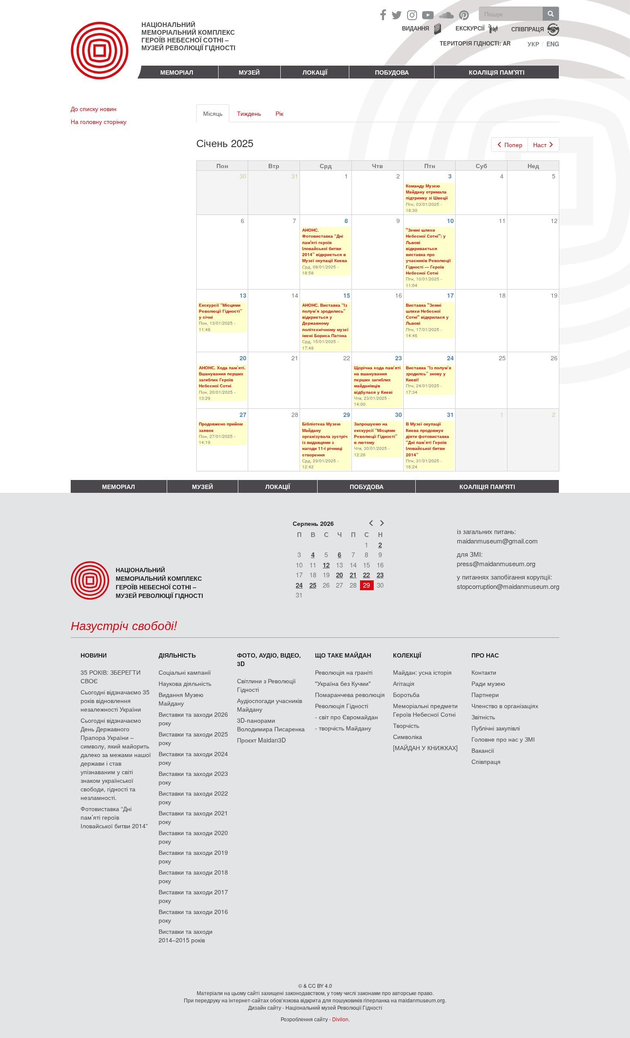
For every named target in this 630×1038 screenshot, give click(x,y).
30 (398, 414)
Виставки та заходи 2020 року (193, 836)
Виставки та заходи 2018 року (193, 876)
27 (243, 414)
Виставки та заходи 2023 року (193, 777)
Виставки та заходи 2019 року (193, 856)
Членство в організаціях (504, 705)
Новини (94, 655)
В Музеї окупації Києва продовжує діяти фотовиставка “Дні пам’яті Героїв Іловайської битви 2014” (427, 439)
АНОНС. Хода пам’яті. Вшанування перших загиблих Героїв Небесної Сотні (222, 377)
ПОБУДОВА (392, 72)
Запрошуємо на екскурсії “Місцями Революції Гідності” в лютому (375, 433)
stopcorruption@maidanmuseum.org (508, 586)
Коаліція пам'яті (497, 72)
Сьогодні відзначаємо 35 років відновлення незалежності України (115, 700)
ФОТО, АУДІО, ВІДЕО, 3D (269, 659)
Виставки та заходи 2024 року (193, 757)
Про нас (485, 655)
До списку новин (94, 108)
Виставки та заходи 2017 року (193, 896)
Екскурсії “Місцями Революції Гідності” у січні (220, 311)
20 (243, 357)
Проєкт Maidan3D (261, 740)
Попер (513, 144)
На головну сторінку (98, 121)
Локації (315, 72)
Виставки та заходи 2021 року (193, 817)
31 (450, 414)
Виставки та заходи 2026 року (193, 718)
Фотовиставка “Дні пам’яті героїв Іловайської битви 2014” (114, 817)
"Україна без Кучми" (343, 683)
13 (243, 295)
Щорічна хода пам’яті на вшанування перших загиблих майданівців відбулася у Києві (377, 380)
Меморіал (176, 72)
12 (326, 565)
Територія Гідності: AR (475, 43)
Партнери (485, 694)
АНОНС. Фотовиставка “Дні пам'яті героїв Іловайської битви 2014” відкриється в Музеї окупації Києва (324, 245)
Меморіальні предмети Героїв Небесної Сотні (425, 709)
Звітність (483, 716)
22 (366, 574)
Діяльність (177, 655)
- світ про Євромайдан (346, 716)
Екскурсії (470, 28)
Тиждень (249, 113)
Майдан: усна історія (422, 672)
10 (450, 220)
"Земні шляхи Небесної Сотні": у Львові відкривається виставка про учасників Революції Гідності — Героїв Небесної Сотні (428, 251)
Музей (249, 72)
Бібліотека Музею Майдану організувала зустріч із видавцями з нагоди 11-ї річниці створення (325, 439)
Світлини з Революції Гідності (266, 685)
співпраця (527, 28)
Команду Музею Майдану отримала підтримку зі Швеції (427, 192)
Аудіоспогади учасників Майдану (269, 704)
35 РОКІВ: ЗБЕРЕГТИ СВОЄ (111, 676)
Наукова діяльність (185, 683)
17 (450, 295)
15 (346, 295)
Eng (552, 43)
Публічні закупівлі (495, 728)
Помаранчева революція (350, 694)
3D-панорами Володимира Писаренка (271, 724)
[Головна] (106, 57)
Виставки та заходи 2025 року (193, 738)
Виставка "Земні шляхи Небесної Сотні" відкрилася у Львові (427, 314)
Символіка (407, 736)
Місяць (216, 115)
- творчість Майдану (343, 728)
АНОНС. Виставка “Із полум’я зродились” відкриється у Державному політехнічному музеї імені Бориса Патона (325, 320)
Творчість (406, 725)
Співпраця (486, 761)
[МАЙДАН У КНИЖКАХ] (425, 747)
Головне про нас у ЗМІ (503, 739)
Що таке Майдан (343, 655)
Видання (415, 28)
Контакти (483, 672)
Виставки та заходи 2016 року (193, 915)
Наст (539, 144)
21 (353, 574)
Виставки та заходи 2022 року (193, 797)
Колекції (407, 655)
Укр (533, 43)
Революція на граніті (343, 672)
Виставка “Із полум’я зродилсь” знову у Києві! (428, 374)
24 (450, 357)
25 (312, 585)
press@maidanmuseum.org (496, 563)
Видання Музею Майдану (181, 698)
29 (346, 414)
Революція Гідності (341, 705)
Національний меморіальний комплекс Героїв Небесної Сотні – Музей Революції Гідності (188, 36)
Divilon (340, 1019)
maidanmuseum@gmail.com (497, 540)
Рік (279, 113)
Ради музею (488, 683)
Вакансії (482, 750)
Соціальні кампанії (185, 672)
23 (398, 357)
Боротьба (406, 694)
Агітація (403, 683)
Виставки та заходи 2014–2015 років (186, 935)
